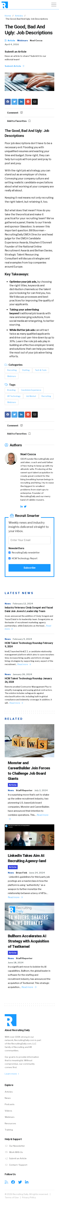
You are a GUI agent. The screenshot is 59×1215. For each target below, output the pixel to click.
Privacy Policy (29, 1197)
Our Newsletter (17, 1146)
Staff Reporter (24, 790)
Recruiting (12, 370)
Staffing (26, 370)
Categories (15, 364)
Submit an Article (15, 51)
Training (9, 1129)
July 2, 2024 (41, 790)
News (8, 603)
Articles (19, 15)
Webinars (22, 40)
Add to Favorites (17, 121)
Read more (22, 664)
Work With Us (16, 1152)
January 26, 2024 (22, 674)
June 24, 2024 (37, 872)
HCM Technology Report (24, 558)
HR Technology (13, 396)
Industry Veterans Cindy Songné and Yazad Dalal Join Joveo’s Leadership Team (29, 609)
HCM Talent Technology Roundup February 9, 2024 (29, 645)
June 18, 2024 (15, 962)
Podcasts (9, 1104)
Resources (10, 1123)
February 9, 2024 (22, 639)
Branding (11, 390)
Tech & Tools (40, 370)
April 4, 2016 (12, 44)
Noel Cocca (36, 40)
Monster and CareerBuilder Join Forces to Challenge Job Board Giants (29, 771)
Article (11, 40)
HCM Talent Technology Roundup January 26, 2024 (28, 680)
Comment (13, 112)
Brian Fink (21, 872)
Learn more (11, 1073)
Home (8, 15)
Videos (8, 1110)
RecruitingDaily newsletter (26, 552)
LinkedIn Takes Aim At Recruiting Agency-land (27, 858)
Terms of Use (12, 1197)
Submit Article (13, 66)
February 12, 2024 (23, 603)
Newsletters (16, 548)
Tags (12, 384)
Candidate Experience (31, 390)
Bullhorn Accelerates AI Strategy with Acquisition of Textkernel (28, 941)
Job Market (31, 396)
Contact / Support (18, 1165)
